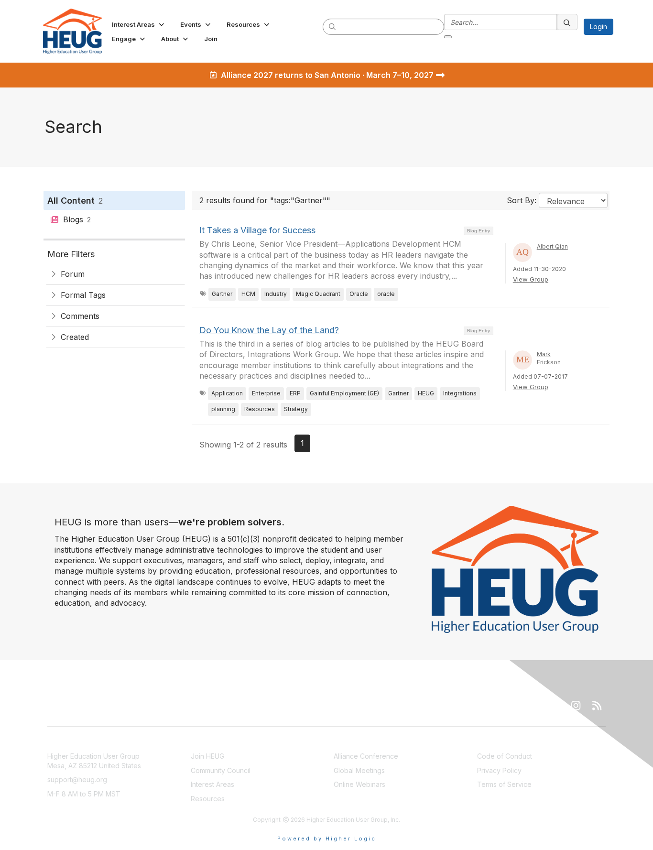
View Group (530, 279)
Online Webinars (359, 784)
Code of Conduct (504, 756)
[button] (139, 24)
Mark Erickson (549, 358)
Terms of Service (504, 784)
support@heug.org (77, 779)
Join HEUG (207, 756)
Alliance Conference (366, 756)
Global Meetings (359, 770)
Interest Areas (212, 784)
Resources (208, 799)
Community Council (220, 770)
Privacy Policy (499, 770)
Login (598, 26)
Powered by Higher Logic (326, 838)
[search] (333, 26)
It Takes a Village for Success (257, 230)
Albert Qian (552, 246)
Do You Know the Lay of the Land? (269, 330)
